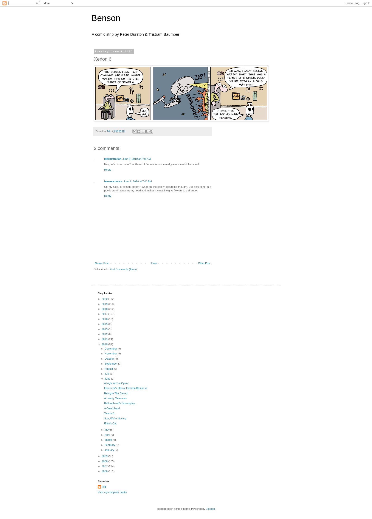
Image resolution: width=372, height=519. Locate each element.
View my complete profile (112, 492)
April (108, 434)
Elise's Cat (110, 423)
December (111, 348)
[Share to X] (143, 131)
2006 (105, 471)
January (110, 449)
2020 (105, 298)
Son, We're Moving (115, 418)
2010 (105, 344)
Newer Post (101, 263)
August (109, 368)
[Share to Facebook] (147, 131)
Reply (107, 169)
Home (153, 263)
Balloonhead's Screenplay (119, 403)
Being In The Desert (115, 393)
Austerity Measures (115, 398)
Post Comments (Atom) (123, 269)
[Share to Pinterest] (151, 131)
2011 (105, 339)
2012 (105, 334)
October (110, 358)
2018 (105, 309)
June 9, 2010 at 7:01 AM (136, 158)
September (111, 363)
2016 (105, 319)
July (107, 373)
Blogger (210, 508)
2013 (105, 329)
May (107, 429)
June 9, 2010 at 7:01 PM (138, 181)
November (111, 353)
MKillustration (112, 158)
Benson (105, 18)
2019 (105, 304)
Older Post (204, 263)
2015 (105, 324)
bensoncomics (113, 181)
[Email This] (134, 131)
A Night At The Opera (116, 383)
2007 (105, 466)
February (110, 445)
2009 (105, 456)
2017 (105, 314)
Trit (104, 486)
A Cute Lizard (112, 408)
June (108, 378)
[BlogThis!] (138, 131)
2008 (105, 461)
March (109, 439)
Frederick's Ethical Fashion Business (125, 388)
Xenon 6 (109, 413)
